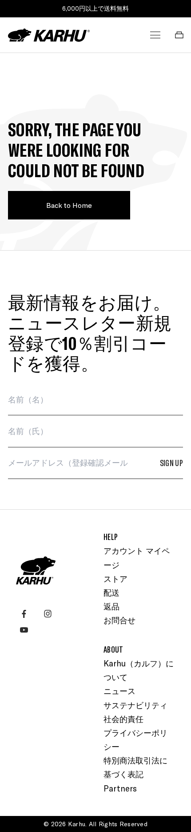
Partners (120, 788)
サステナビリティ (135, 705)
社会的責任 (123, 719)
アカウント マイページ (136, 557)
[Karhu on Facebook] (24, 614)
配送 (111, 592)
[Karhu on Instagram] (48, 614)
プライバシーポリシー (135, 739)
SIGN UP (171, 463)
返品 (111, 606)
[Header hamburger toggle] (155, 35)
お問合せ (119, 620)
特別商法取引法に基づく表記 (135, 767)
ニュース (119, 691)
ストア (115, 579)
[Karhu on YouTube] (24, 630)
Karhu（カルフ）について (138, 670)
